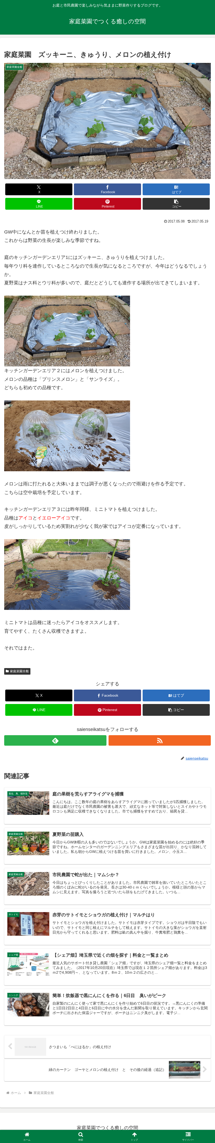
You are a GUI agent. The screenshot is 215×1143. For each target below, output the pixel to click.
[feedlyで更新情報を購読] (55, 740)
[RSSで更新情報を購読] (160, 740)
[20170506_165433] (67, 574)
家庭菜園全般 (19, 671)
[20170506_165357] (67, 435)
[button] (176, 204)
